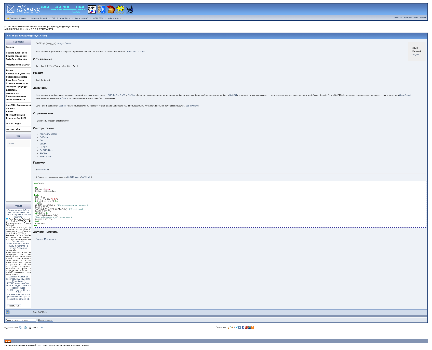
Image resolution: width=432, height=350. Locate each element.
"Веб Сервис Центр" (46, 345)
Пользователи (411, 18)
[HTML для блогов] (25, 327)
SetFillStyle (42, 312)
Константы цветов (48, 134)
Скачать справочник (16, 56)
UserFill (62, 106)
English (415, 54)
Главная (10, 47)
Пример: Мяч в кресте (46, 239)
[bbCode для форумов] (20, 327)
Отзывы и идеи (13, 124)
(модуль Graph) (64, 43)
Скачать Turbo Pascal (16, 53)
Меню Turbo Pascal (15, 99)
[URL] (42, 327)
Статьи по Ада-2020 (16, 118)
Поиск (423, 18)
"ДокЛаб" (85, 345)
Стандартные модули (17, 83)
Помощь (398, 18)
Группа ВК (19, 65)
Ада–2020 (65, 18)
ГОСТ (35, 328)
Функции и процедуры (17, 86)
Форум (9, 65)
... (19, 275)
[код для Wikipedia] (30, 327)
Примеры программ (16, 96)
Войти (11, 143)
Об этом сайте (13, 129)
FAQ (54, 18)
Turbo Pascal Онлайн (16, 59)
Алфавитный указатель (18, 74)
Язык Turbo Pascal (15, 80)
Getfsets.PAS (42, 169)
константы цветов (135, 51)
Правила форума (18, 18)
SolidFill (233, 95)
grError (63, 98)
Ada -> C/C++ (114, 18)
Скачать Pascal (39, 18)
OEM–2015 (98, 18)
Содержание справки (16, 77)
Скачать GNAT (82, 18)
